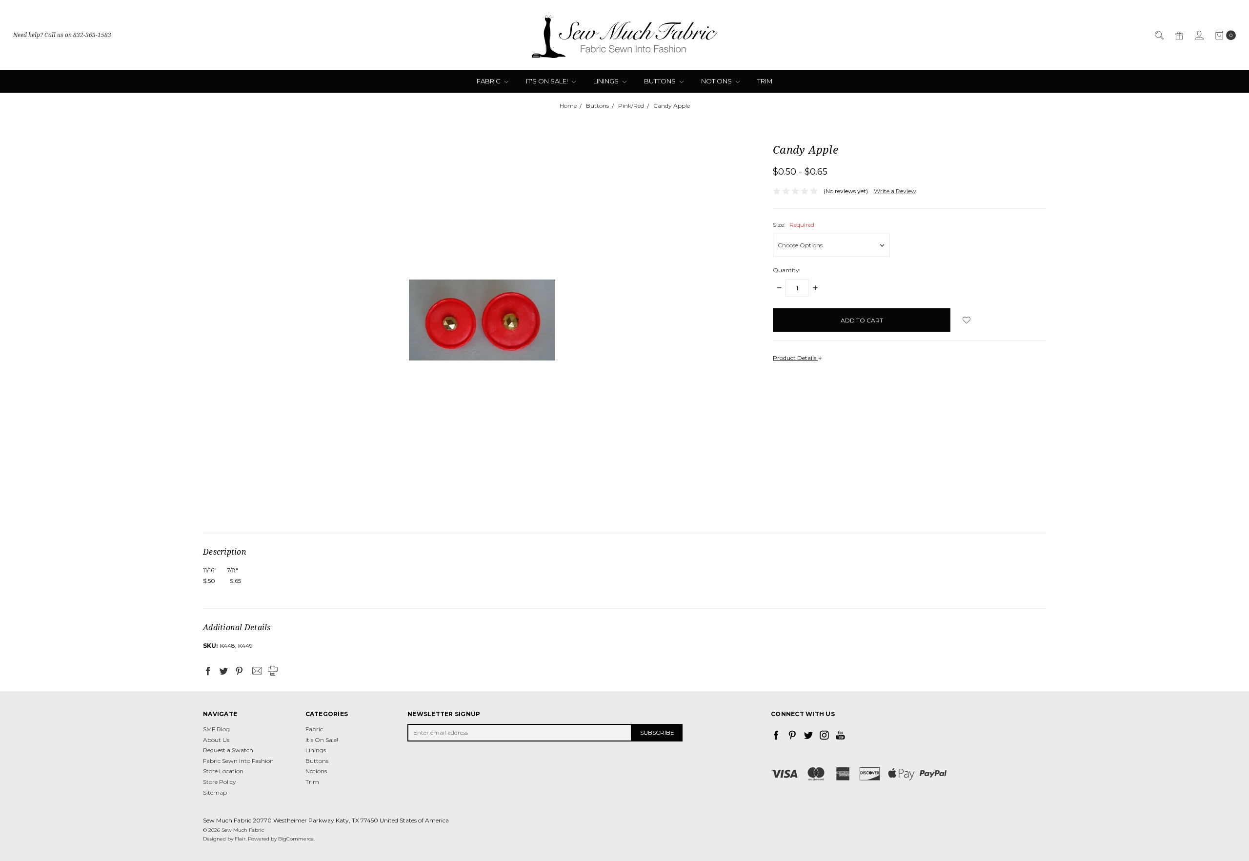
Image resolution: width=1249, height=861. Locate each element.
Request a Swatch (228, 750)
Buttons (660, 81)
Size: (793, 224)
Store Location (223, 771)
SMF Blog (216, 729)
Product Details (795, 357)
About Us (216, 739)
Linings (606, 81)
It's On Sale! (547, 81)
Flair (240, 839)
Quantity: (787, 270)
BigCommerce (296, 839)
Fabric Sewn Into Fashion (238, 760)
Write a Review (895, 191)
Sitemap (215, 792)
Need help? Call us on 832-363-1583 (62, 35)
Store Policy (219, 781)
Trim (764, 81)
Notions (717, 81)
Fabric (489, 81)
